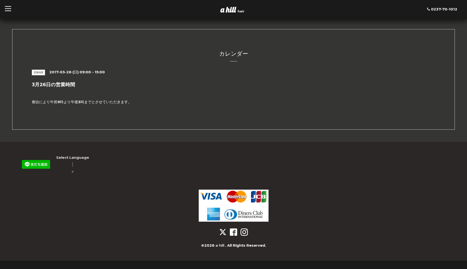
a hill (229, 9)
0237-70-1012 (444, 9)
